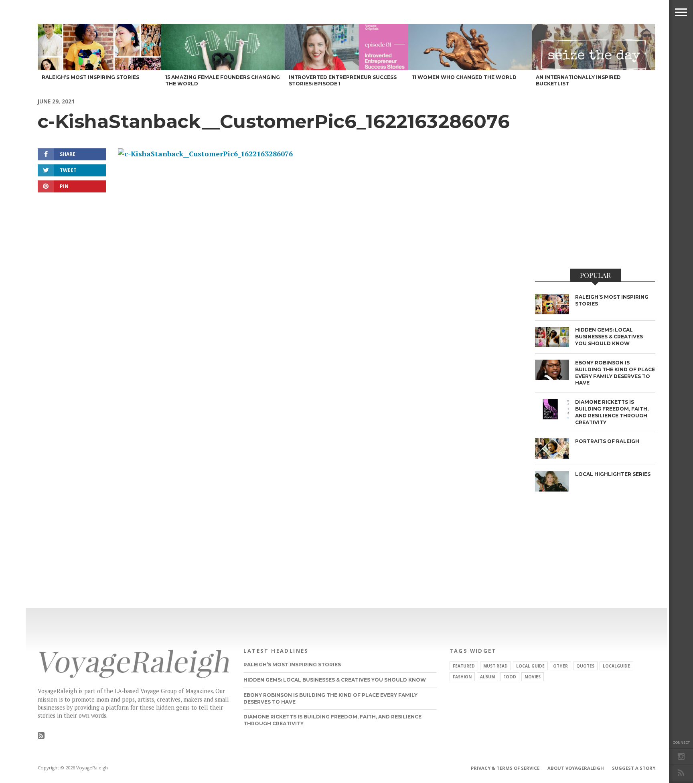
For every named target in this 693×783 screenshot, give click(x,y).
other (560, 666)
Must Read (495, 666)
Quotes (585, 666)
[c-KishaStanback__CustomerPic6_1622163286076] (205, 153)
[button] (681, 12)
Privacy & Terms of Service (505, 768)
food (509, 677)
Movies (533, 677)
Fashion (462, 677)
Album (487, 677)
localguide (616, 666)
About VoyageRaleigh (575, 768)
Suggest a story (633, 768)
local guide (530, 666)
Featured (464, 666)
